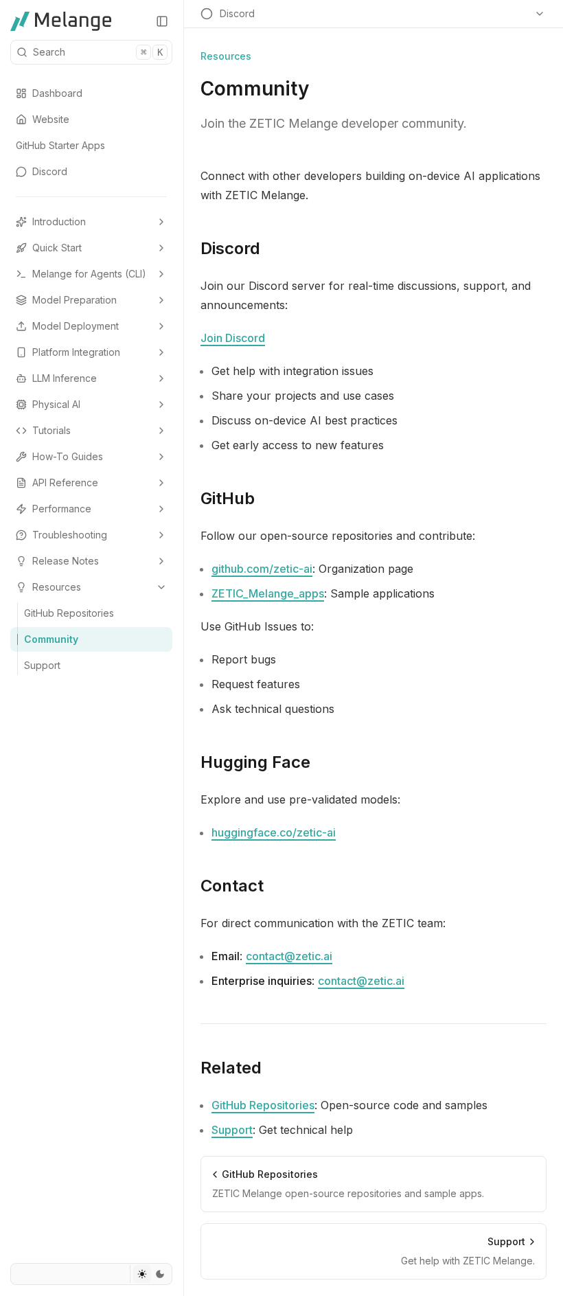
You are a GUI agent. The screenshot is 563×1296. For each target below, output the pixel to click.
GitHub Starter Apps (60, 145)
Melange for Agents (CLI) (89, 274)
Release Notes (65, 561)
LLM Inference (64, 378)
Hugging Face (255, 762)
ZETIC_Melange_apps (267, 593)
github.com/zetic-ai (261, 569)
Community (51, 639)
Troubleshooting (69, 535)
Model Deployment (75, 326)
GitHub (227, 498)
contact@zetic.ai (289, 956)
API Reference (65, 482)
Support (42, 665)
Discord (49, 171)
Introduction (59, 221)
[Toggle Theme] (151, 1274)
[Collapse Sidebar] (162, 21)
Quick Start (57, 247)
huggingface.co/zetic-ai (273, 832)
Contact (232, 886)
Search (98, 52)
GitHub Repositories (69, 613)
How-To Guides (67, 456)
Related (231, 1068)
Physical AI (56, 404)
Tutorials (51, 430)
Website (50, 119)
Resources (56, 587)
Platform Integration (76, 352)
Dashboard (57, 93)
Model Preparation (74, 300)
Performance (61, 508)
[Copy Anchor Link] (271, 248)
